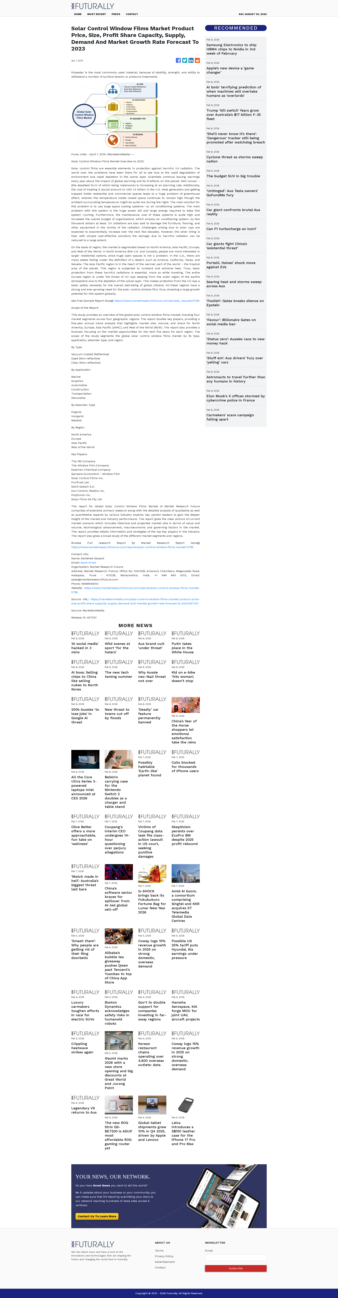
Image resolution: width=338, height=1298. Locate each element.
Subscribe (236, 1268)
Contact (160, 1267)
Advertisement (165, 1262)
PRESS (116, 14)
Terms (159, 1250)
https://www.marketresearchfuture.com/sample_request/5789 (156, 300)
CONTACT (132, 14)
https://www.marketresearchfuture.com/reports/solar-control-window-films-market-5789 (132, 547)
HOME (78, 14)
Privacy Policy (164, 1256)
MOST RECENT (96, 14)
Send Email (88, 562)
